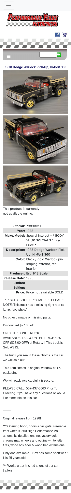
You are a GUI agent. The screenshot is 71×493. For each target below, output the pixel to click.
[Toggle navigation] (8, 5)
